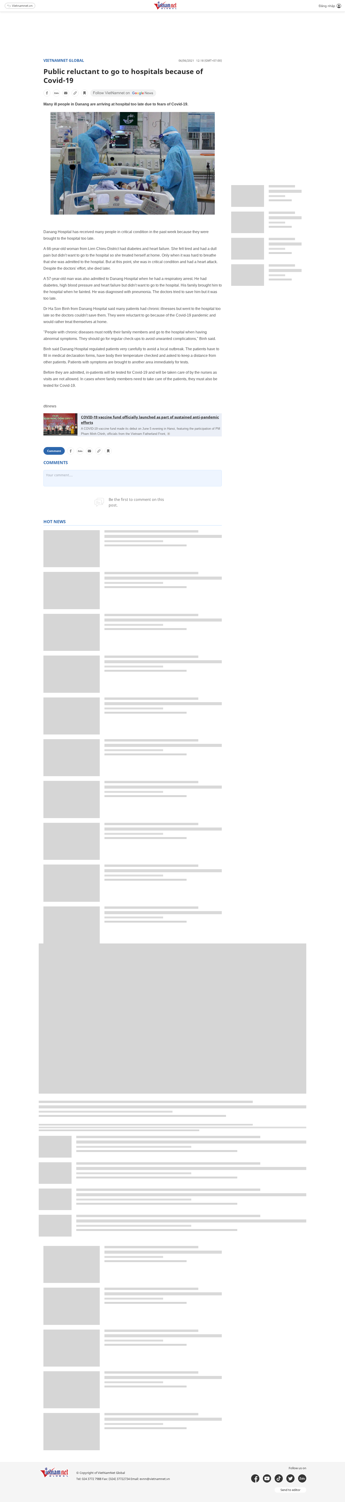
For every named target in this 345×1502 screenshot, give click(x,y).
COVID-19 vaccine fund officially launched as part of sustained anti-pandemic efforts (150, 420)
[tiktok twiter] (290, 1478)
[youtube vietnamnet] (267, 1478)
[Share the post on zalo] (56, 93)
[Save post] (84, 93)
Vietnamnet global (63, 60)
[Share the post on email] (65, 93)
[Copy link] (75, 93)
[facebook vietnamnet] (255, 1478)
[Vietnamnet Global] (177, 9)
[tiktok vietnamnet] (279, 1478)
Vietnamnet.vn (22, 6)
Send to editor (290, 1490)
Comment (54, 451)
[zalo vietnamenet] (302, 1478)
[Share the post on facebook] (46, 93)
